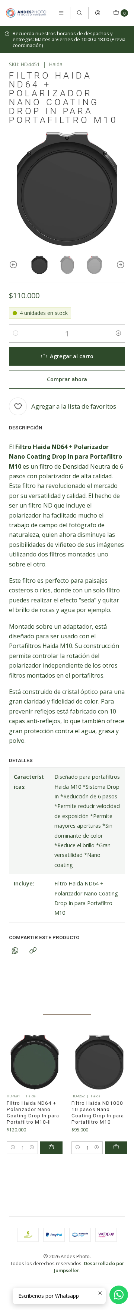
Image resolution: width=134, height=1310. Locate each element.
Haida (56, 64)
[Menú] (61, 13)
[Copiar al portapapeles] (33, 950)
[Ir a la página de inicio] (26, 13)
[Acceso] (97, 13)
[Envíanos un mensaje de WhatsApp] (118, 1295)
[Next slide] (119, 265)
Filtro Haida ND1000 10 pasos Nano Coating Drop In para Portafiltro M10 (97, 1112)
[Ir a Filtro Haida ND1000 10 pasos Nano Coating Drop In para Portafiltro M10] (99, 1062)
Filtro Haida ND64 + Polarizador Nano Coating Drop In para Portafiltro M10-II (33, 1112)
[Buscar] (79, 13)
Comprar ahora (67, 379)
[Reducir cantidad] (15, 333)
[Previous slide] (14, 265)
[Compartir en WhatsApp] (15, 950)
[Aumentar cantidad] (118, 333)
